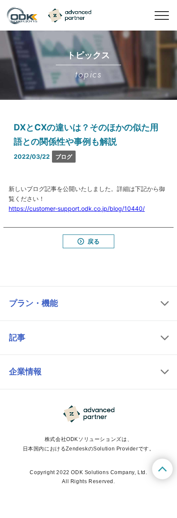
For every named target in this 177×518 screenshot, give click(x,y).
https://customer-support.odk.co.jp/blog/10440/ (77, 208)
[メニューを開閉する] (161, 15)
